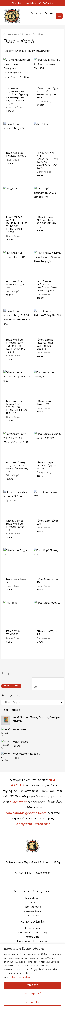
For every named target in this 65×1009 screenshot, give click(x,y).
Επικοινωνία (32, 928)
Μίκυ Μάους (32, 898)
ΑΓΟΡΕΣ (16, 3)
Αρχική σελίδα (11, 34)
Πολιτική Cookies (20, 977)
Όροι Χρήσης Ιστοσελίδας (32, 941)
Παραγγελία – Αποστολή (32, 824)
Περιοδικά (32, 915)
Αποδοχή (32, 985)
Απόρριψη (32, 1002)
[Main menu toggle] (59, 16)
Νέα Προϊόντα (32, 906)
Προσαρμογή (32, 993)
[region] (32, 976)
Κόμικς (25, 34)
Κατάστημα (32, 937)
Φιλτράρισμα (11, 686)
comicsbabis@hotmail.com (25, 813)
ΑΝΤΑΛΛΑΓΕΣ (45, 3)
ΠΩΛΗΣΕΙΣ (30, 3)
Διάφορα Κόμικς (32, 911)
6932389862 (18, 801)
